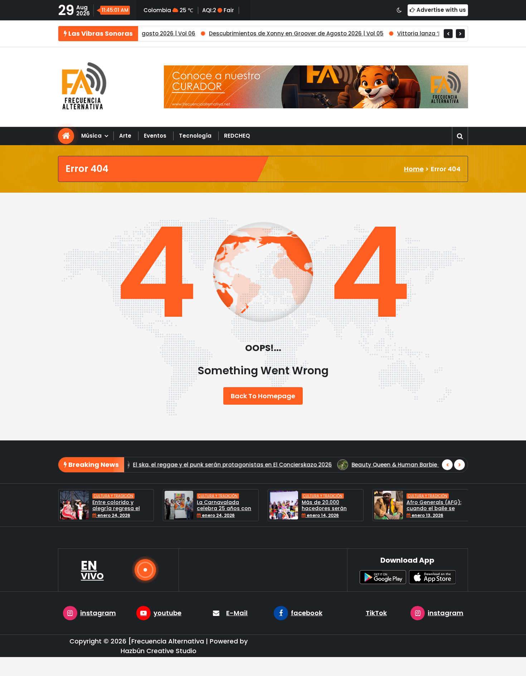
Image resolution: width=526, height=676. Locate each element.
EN (92, 570)
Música (91, 135)
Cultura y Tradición (66, 496)
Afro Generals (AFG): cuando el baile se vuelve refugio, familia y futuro (388, 511)
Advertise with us (440, 10)
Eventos (155, 135)
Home (414, 168)
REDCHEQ (237, 135)
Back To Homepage (263, 395)
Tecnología (195, 135)
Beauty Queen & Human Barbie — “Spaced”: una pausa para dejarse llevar (300, 464)
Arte (125, 135)
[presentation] (448, 33)
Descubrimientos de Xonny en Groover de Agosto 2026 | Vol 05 (259, 33)
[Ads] (316, 86)
